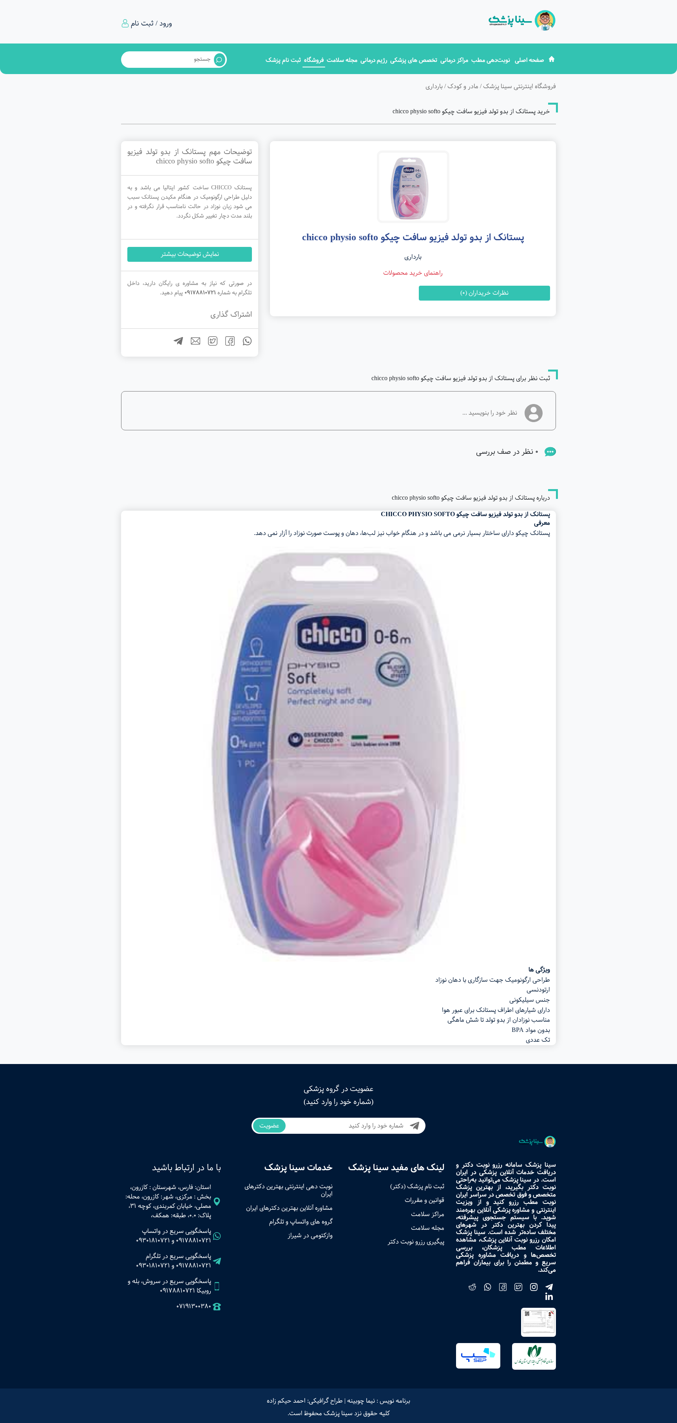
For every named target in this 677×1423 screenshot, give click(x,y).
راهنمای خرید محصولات (413, 273)
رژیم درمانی (373, 60)
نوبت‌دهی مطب (490, 60)
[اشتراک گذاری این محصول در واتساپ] (244, 344)
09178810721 (193, 1240)
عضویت (269, 1126)
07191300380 (193, 1306)
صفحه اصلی (529, 60)
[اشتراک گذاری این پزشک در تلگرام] (175, 344)
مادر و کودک (462, 86)
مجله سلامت (342, 60)
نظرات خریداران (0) (484, 293)
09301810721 (153, 1240)
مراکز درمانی (454, 60)
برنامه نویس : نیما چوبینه (378, 1401)
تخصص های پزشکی (413, 60)
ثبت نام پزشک (283, 60)
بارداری (434, 86)
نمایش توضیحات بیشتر (190, 254)
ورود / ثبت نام (151, 23)
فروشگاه (314, 60)
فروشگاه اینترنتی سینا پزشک (519, 86)
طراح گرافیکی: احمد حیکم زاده (305, 1401)
